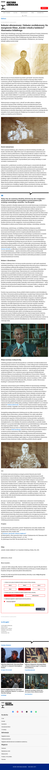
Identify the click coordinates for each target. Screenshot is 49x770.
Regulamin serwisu (5, 736)
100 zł (39, 585)
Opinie (32, 12)
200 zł (24, 585)
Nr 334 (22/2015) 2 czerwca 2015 (8, 22)
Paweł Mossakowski (30, 670)
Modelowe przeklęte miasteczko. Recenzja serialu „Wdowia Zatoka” (34, 691)
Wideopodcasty (24, 12)
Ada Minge (3, 695)
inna (39, 589)
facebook (13, 712)
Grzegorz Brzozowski (6, 669)
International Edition (5, 726)
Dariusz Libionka (6, 249)
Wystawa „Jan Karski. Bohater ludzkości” (14, 533)
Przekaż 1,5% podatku (6, 756)
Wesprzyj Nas (4, 753)
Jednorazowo (35, 595)
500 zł (10, 585)
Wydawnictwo (40, 12)
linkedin (31, 712)
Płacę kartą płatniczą (24, 605)
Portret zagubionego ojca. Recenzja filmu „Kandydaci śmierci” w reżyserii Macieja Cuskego (12, 691)
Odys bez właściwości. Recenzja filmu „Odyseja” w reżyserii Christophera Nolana (12, 666)
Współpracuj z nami (5, 751)
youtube (17, 712)
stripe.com (40, 609)
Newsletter (4, 724)
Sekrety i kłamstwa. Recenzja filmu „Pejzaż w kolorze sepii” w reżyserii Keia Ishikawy (35, 666)
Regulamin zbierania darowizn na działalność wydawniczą (14, 741)
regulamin (13, 601)
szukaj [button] (25, 15)
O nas (2, 718)
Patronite (3, 759)
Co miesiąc (13, 595)
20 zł (24, 589)
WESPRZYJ (44, 8)
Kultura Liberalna (9, 5)
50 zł (10, 589)
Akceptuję (11, 601)
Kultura (15, 12)
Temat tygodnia (6, 12)
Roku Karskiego (16, 429)
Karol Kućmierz (28, 694)
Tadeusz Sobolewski (13, 404)
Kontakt (3, 721)
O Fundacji (3, 729)
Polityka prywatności (6, 738)
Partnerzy (3, 748)
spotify (36, 712)
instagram (22, 712)
